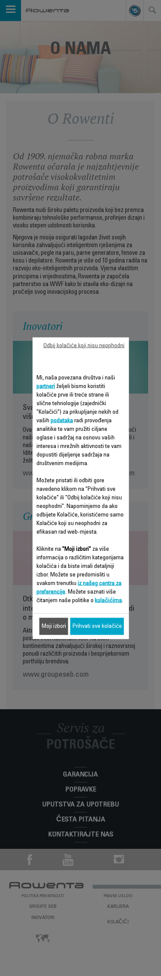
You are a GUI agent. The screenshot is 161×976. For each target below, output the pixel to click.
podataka (62, 421)
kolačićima (108, 600)
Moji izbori (54, 626)
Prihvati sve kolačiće (97, 626)
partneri (45, 386)
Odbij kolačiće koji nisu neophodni (84, 346)
